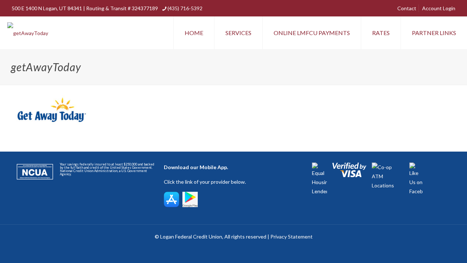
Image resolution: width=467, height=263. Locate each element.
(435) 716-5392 (184, 8)
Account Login (438, 8)
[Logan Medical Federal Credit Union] (27, 32)
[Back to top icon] (432, 248)
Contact (406, 8)
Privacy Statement (291, 236)
